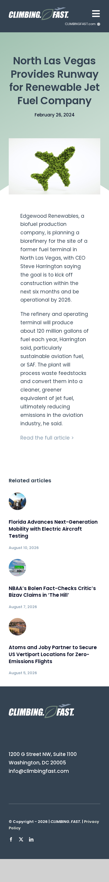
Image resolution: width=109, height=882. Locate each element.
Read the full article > (47, 437)
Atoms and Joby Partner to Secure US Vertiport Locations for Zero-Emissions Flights (53, 654)
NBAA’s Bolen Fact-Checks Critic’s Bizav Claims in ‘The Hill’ (52, 592)
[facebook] (11, 839)
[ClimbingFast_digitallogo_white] (39, 9)
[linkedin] (31, 839)
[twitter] (21, 839)
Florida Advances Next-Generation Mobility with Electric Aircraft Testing (53, 528)
